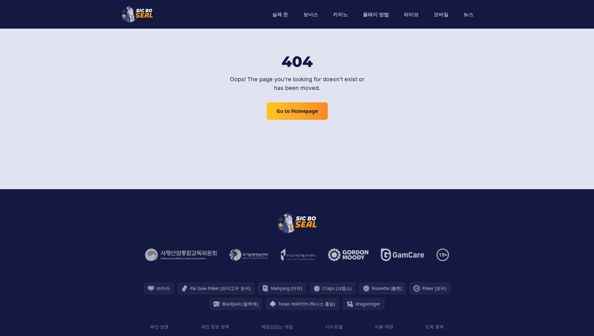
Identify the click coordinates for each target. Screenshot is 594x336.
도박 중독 (434, 326)
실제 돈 (280, 14)
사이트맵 (334, 326)
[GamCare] (402, 255)
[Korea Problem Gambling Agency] (298, 255)
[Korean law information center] (248, 255)
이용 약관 (384, 326)
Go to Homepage (297, 111)
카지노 (340, 14)
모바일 (441, 14)
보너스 (310, 14)
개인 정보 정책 (215, 326)
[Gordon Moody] (348, 255)
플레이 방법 (376, 14)
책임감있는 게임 (277, 326)
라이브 (411, 14)
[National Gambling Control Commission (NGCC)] (181, 255)
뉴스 (468, 14)
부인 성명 (159, 326)
